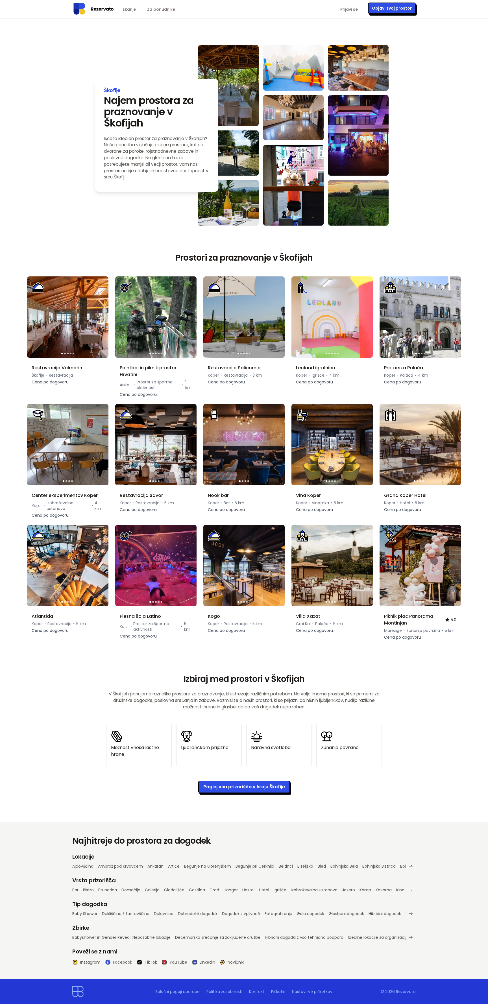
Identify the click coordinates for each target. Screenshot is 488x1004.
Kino (400, 890)
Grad (214, 890)
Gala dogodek (310, 913)
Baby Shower (84, 913)
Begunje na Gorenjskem (207, 866)
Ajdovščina (82, 866)
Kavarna (384, 890)
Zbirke (80, 928)
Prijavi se (349, 9)
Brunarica (107, 890)
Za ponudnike (161, 9)
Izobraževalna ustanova (314, 890)
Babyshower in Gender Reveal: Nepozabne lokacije (121, 937)
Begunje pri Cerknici (255, 866)
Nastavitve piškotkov (312, 991)
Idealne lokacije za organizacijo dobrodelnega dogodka (402, 937)
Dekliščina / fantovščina (125, 913)
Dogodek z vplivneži (241, 913)
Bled (322, 866)
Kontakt (256, 991)
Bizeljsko (305, 866)
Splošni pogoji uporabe (177, 991)
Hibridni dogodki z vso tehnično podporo (304, 937)
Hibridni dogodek (385, 913)
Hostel (248, 890)
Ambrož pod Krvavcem (120, 866)
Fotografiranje (278, 913)
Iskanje (128, 9)
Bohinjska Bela (344, 866)
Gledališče (174, 890)
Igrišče (280, 890)
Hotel (264, 890)
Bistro (88, 890)
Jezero (348, 890)
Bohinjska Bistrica (379, 866)
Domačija (130, 890)
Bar (75, 890)
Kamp (365, 890)
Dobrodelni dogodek (197, 913)
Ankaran (155, 866)
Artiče (174, 866)
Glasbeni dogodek (346, 913)
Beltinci (286, 866)
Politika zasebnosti (224, 991)
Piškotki (278, 991)
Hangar (231, 890)
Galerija (152, 890)
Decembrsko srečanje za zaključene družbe (217, 937)
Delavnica (163, 913)
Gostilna (197, 890)
